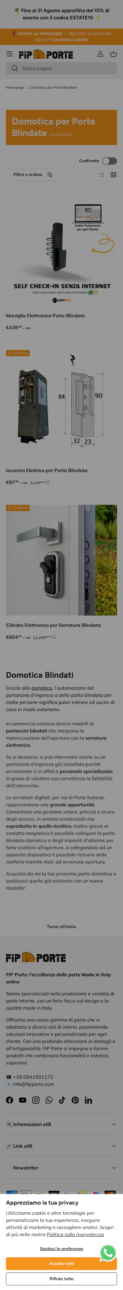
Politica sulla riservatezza (75, 1234)
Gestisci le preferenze (61, 1248)
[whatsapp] (108, 1247)
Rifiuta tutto (61, 1278)
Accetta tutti (61, 1263)
